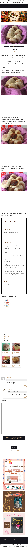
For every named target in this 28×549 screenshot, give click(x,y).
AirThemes (23, 539)
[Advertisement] (14, 105)
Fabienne (12, 291)
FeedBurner (17, 450)
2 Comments (16, 51)
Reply (25, 386)
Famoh (11, 51)
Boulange (7, 46)
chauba (8, 377)
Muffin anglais (14, 49)
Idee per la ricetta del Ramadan (17, 46)
